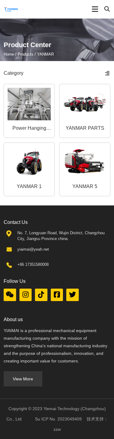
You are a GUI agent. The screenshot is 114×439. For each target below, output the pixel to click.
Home (9, 54)
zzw (57, 429)
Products (25, 54)
